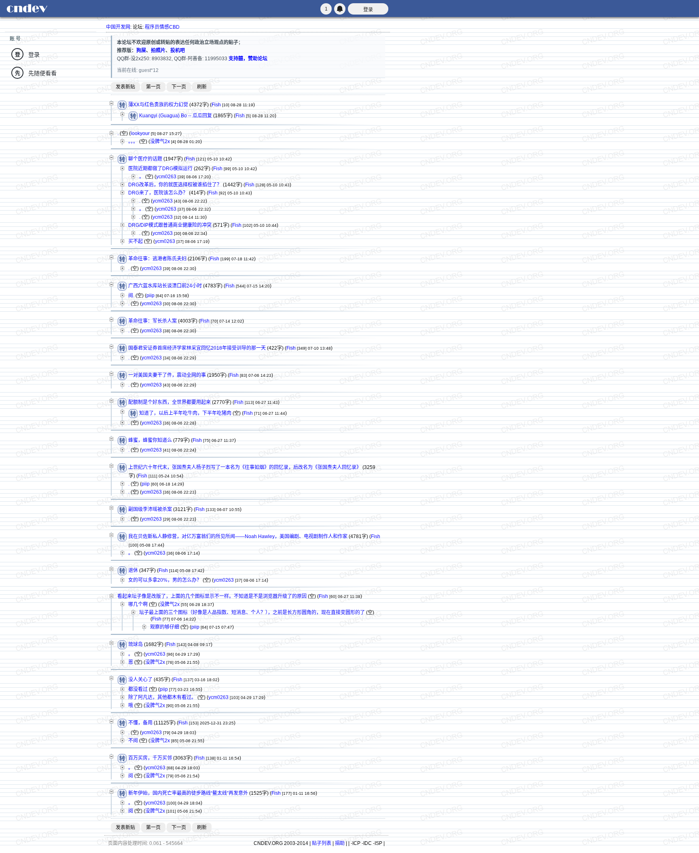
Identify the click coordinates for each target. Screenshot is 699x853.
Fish (216, 105)
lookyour (140, 133)
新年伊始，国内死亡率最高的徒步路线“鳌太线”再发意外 (188, 793)
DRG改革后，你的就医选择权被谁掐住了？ (175, 185)
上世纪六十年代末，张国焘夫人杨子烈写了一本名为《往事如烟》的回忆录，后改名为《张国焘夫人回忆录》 (244, 468)
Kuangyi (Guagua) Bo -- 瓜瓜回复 (175, 116)
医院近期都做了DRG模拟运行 (160, 168)
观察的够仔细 (164, 627)
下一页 (179, 87)
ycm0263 (166, 176)
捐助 (340, 843)
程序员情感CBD (162, 27)
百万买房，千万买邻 (150, 758)
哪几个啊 (138, 604)
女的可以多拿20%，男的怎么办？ (164, 580)
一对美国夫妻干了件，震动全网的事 (167, 375)
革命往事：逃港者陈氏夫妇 (157, 259)
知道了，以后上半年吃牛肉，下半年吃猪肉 (185, 413)
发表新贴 (125, 87)
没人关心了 (140, 680)
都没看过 (138, 689)
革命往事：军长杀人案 (152, 321)
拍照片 (158, 50)
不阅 (133, 740)
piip (150, 295)
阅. (131, 295)
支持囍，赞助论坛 (248, 58)
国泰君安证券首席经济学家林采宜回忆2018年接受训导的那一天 (197, 348)
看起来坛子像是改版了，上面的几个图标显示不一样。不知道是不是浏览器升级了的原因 (212, 596)
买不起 (135, 241)
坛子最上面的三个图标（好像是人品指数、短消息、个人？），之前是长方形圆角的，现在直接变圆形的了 (252, 612)
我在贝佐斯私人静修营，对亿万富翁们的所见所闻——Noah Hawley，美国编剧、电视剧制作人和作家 (237, 537)
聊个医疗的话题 (145, 159)
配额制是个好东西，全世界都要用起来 (169, 402)
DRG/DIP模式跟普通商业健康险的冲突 (170, 225)
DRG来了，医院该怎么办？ (158, 193)
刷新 (202, 87)
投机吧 (177, 50)
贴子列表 (321, 843)
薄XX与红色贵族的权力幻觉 (158, 105)
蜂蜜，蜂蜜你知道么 (150, 440)
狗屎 (141, 50)
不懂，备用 (140, 723)
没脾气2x (160, 141)
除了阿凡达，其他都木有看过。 (162, 697)
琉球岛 (135, 645)
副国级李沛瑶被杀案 (150, 510)
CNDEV (27, 8)
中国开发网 (118, 27)
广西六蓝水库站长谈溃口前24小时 (165, 286)
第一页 (153, 87)
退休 (133, 571)
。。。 (133, 141)
